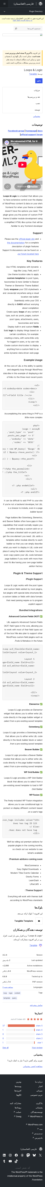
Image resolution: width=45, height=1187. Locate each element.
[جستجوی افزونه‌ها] (16, 28)
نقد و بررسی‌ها (34, 97)
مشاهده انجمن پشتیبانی (32, 1066)
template (7, 998)
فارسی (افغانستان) (28, 1149)
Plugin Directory (35, 11)
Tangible (33, 74)
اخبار (40, 1086)
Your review (37, 1047)
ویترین (18, 1082)
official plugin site (27, 239)
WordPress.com (34, 1124)
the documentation (16, 242)
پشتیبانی (36, 116)
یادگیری (39, 1103)
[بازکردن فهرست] (4, 3)
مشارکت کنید (15, 1103)
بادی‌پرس (37, 1138)
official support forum (31, 134)
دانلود (39, 81)
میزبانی (39, 1090)
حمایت (17, 1112)
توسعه (37, 109)
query (14, 998)
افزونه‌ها (17, 1090)
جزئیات (37, 90)
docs (40, 131)
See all (5, 1047)
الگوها (18, 1095)
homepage (31, 131)
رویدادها (18, 1107)
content (17, 993)
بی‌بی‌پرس (37, 1133)
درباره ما (38, 1082)
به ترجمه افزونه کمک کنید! (22, 20)
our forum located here (28, 254)
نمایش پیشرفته (36, 1005)
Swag (17, 1116)
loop (5, 993)
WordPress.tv (35, 1116)
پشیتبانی (39, 1107)
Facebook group (16, 131)
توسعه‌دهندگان (36, 1112)
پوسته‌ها (18, 1086)
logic (10, 993)
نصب (38, 103)
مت (39, 1129)
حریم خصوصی (36, 1095)
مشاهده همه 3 (7, 987)
